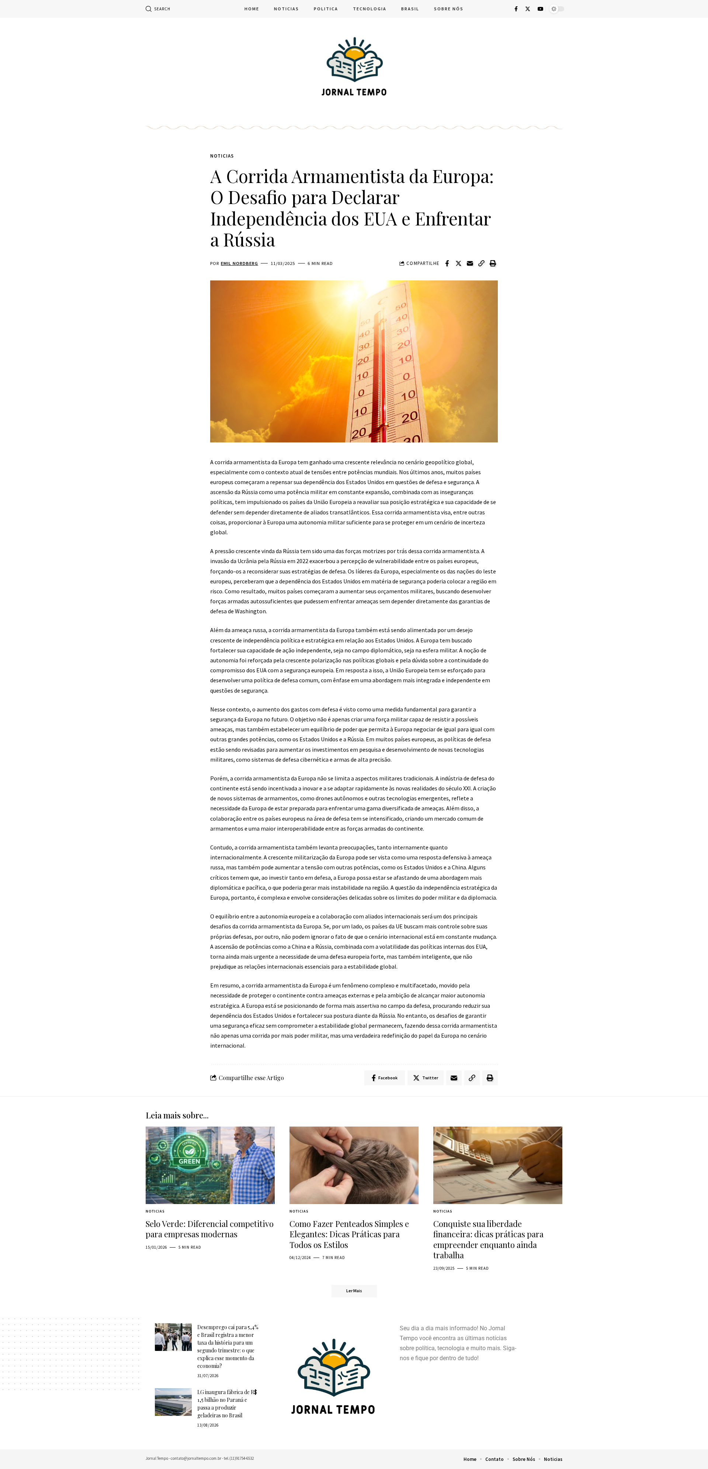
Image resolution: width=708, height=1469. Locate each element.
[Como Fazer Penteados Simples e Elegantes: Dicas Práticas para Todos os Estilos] (354, 1165)
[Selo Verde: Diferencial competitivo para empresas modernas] (210, 1165)
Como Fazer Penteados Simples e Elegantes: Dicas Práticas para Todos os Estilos (349, 1234)
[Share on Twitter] (458, 263)
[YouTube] (540, 9)
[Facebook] (516, 9)
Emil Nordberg (239, 263)
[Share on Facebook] (447, 263)
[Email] (470, 263)
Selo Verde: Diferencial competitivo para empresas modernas (210, 1229)
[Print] (492, 263)
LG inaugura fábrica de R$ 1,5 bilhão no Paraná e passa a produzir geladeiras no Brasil (227, 1404)
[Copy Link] (481, 263)
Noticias (222, 156)
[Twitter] (527, 9)
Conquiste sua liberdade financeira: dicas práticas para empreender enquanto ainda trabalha (488, 1239)
